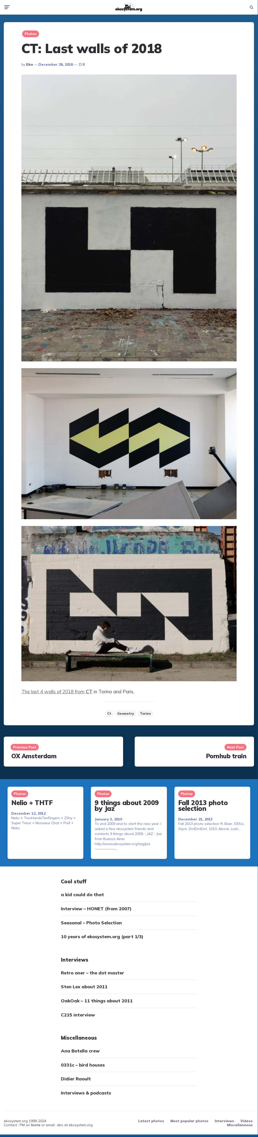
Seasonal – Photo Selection (91, 923)
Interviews (224, 1121)
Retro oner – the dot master (92, 973)
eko (29, 64)
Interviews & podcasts (86, 1093)
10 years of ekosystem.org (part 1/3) (102, 936)
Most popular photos (189, 1121)
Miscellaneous (240, 1125)
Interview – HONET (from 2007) (96, 909)
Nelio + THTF (32, 803)
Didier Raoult (76, 1079)
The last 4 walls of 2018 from (56, 692)
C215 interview (78, 1015)
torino (145, 713)
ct (109, 713)
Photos (30, 34)
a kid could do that (82, 894)
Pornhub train (226, 756)
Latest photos (151, 1121)
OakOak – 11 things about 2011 (97, 1001)
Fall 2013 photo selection (203, 806)
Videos (246, 1121)
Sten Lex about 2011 (84, 987)
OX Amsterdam (33, 756)
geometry (125, 713)
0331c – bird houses (83, 1065)
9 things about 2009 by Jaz (127, 806)
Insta (35, 1125)
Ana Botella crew (80, 1051)
